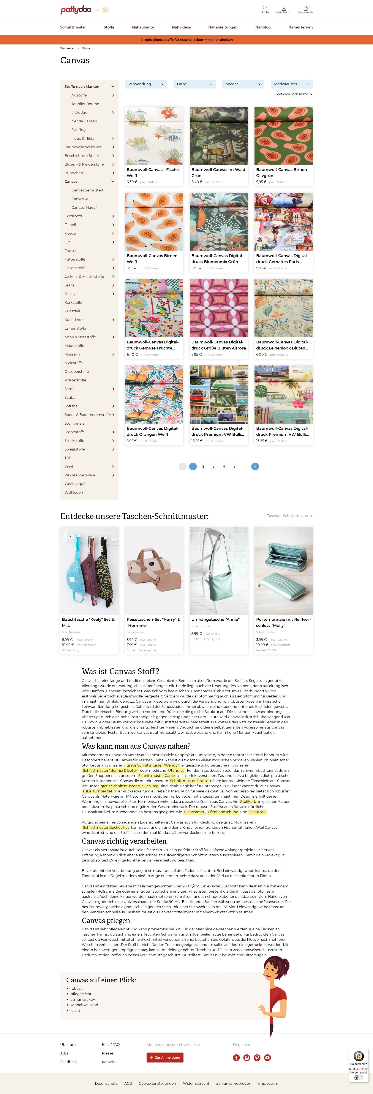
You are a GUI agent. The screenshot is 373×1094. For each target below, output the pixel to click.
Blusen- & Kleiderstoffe (84, 164)
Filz (67, 242)
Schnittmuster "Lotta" (189, 781)
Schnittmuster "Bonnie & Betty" (110, 770)
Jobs (64, 1053)
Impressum (268, 1083)
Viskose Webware (80, 475)
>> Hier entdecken (218, 40)
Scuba (70, 397)
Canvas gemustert (87, 190)
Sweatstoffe (75, 449)
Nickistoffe (74, 363)
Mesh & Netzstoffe (80, 337)
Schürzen (257, 812)
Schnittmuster (73, 27)
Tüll (68, 458)
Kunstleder (74, 320)
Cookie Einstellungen (157, 1083)
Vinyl (69, 467)
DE (105, 9)
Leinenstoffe (75, 328)
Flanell (70, 225)
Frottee (71, 251)
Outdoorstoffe (77, 372)
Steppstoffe (75, 432)
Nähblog (263, 27)
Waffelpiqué (75, 484)
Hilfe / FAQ (111, 1045)
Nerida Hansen (84, 121)
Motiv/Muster (285, 84)
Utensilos (176, 770)
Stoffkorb (248, 802)
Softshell (72, 406)
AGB (128, 1083)
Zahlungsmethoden (233, 1083)
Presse (107, 1053)
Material (232, 84)
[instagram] (246, 1057)
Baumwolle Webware (83, 147)
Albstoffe (79, 95)
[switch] (358, 1077)
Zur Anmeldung (167, 1057)
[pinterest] (257, 1057)
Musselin (72, 354)
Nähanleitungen (223, 27)
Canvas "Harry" (84, 208)
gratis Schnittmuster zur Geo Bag (129, 786)
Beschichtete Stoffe (82, 156)
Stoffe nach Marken (82, 87)
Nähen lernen (300, 27)
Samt (69, 389)
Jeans (69, 285)
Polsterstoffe (75, 380)
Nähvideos (181, 27)
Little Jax (79, 113)
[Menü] (366, 1051)
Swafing (78, 130)
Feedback (68, 1062)
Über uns (68, 1045)
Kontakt (109, 1062)
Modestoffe (74, 346)
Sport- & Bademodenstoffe (88, 415)
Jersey (70, 294)
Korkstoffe (73, 302)
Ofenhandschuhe (223, 812)
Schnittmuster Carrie (156, 776)
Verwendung (139, 84)
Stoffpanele (75, 423)
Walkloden (74, 492)
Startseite (67, 48)
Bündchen (74, 173)
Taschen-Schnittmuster (287, 516)
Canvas (71, 182)
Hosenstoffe (75, 268)
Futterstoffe (75, 259)
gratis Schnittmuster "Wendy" (153, 765)
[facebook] (236, 1057)
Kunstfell (72, 311)
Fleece (70, 233)
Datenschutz (106, 1083)
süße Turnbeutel (97, 791)
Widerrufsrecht (196, 1083)
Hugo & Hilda (82, 138)
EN (98, 9)
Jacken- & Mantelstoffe (84, 277)
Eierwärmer (194, 812)
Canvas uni (80, 199)
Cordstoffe (74, 216)
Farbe (182, 84)
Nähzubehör (143, 27)
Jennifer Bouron (85, 104)
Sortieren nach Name (292, 94)
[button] (265, 10)
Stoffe (109, 27)
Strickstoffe (74, 441)
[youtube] (267, 1057)
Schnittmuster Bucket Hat (106, 827)
